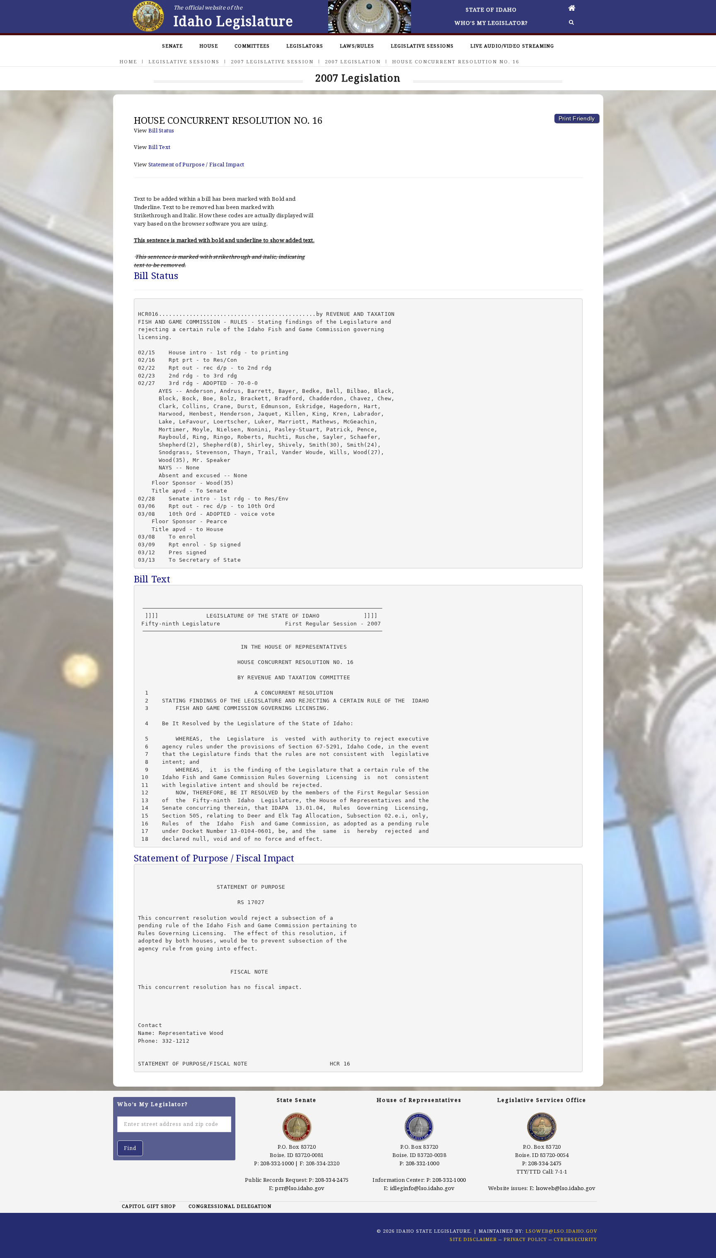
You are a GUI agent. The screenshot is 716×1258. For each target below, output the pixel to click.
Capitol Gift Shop (149, 1206)
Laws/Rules (357, 46)
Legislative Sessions (422, 46)
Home (128, 61)
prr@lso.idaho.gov (299, 1188)
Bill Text (159, 147)
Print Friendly (577, 118)
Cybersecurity (575, 1239)
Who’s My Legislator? (491, 22)
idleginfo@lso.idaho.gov (422, 1188)
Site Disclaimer (473, 1239)
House (208, 46)
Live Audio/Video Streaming (512, 46)
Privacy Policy (525, 1239)
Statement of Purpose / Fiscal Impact (196, 164)
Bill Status (161, 130)
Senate (172, 46)
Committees (252, 46)
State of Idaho (491, 9)
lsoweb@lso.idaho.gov (566, 1188)
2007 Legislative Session (272, 61)
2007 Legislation (353, 61)
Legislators (304, 46)
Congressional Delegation (230, 1206)
